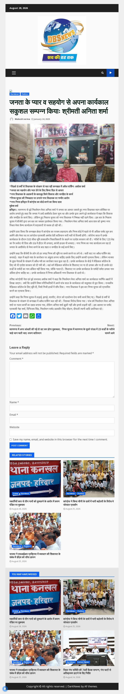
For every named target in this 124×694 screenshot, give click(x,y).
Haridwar (14, 94)
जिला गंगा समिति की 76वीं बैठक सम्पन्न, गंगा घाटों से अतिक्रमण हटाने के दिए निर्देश (89, 648)
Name (14, 402)
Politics (25, 94)
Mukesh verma (22, 119)
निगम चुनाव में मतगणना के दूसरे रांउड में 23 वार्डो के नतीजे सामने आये (88, 329)
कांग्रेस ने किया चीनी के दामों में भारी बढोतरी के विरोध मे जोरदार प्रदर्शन (89, 478)
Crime (15, 493)
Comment (16, 358)
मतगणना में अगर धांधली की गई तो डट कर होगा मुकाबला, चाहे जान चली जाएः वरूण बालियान (35, 329)
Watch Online (110, 73)
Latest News (83, 662)
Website (14, 427)
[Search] (102, 73)
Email (14, 414)
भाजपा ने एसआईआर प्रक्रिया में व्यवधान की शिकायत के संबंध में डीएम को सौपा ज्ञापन (35, 531)
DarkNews (73, 686)
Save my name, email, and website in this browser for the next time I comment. (60, 439)
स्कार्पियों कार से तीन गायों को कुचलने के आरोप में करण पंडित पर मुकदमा (35, 478)
